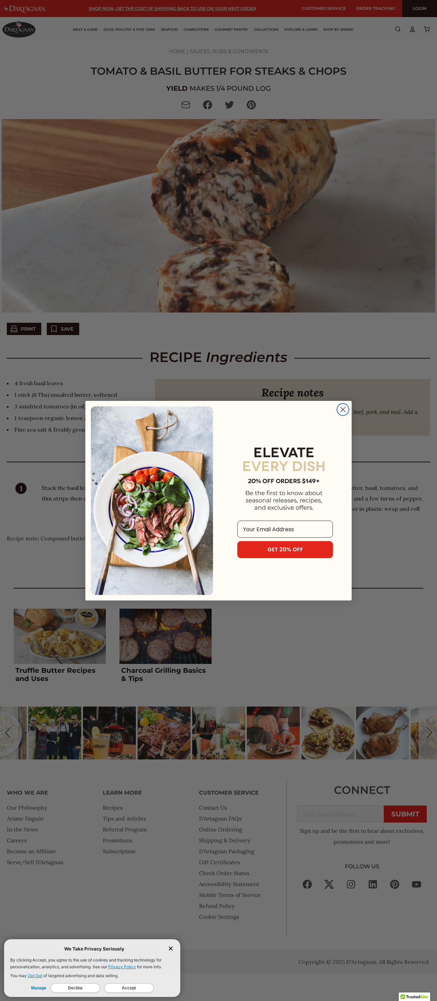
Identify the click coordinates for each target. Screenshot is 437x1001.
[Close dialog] (343, 410)
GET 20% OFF (285, 549)
